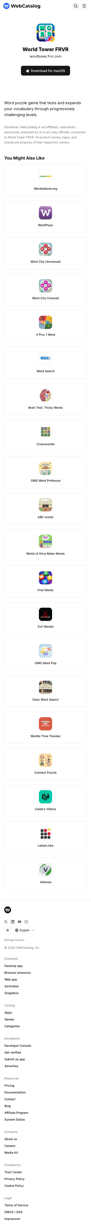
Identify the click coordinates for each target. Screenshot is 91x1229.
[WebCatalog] (7, 909)
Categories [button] (12, 1026)
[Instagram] (26, 921)
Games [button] (9, 1019)
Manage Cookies (14, 939)
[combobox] (24, 930)
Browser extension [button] (17, 972)
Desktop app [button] (13, 966)
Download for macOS (48, 71)
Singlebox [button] (11, 993)
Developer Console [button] (17, 1045)
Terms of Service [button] (16, 1205)
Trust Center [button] (13, 1172)
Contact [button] (9, 1099)
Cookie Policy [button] (14, 1185)
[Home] (21, 6)
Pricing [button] (9, 1085)
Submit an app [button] (14, 1059)
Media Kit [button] (11, 1152)
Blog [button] (7, 1106)
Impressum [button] (12, 1219)
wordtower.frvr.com (45, 56)
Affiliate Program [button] (16, 1112)
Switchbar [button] (11, 986)
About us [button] (10, 1139)
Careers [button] (9, 1146)
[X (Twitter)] (6, 921)
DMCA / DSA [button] (13, 1212)
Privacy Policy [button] (14, 1179)
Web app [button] (10, 979)
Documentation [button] (15, 1092)
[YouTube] (19, 921)
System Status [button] (14, 1119)
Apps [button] (8, 1012)
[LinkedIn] (12, 921)
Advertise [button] (11, 1066)
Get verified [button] (12, 1052)
